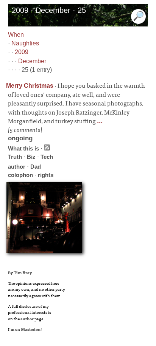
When (16, 34)
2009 (21, 52)
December (32, 61)
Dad (35, 166)
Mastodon (31, 329)
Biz (31, 157)
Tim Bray (23, 272)
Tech (47, 157)
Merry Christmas (29, 85)
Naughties (25, 43)
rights (45, 175)
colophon (20, 175)
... (99, 121)
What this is (23, 148)
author (16, 166)
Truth (15, 157)
